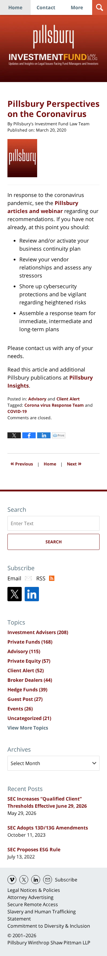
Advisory (37, 399)
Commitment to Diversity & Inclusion (48, 926)
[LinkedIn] (32, 594)
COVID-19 (17, 411)
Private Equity (28, 661)
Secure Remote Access (32, 904)
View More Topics (27, 727)
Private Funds (29, 642)
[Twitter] (14, 594)
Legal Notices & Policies (33, 890)
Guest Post (25, 699)
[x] (23, 879)
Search (53, 542)
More (77, 7)
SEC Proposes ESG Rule (33, 849)
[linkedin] (35, 879)
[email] (47, 879)
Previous (21, 463)
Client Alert (68, 399)
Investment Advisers (37, 632)
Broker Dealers (29, 680)
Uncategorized (29, 718)
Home (15, 7)
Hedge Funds (27, 689)
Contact (46, 7)
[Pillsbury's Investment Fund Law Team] (24, 158)
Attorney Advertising (30, 897)
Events (20, 708)
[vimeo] (11, 879)
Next (74, 463)
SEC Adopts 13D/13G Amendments (47, 827)
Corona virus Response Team (54, 405)
